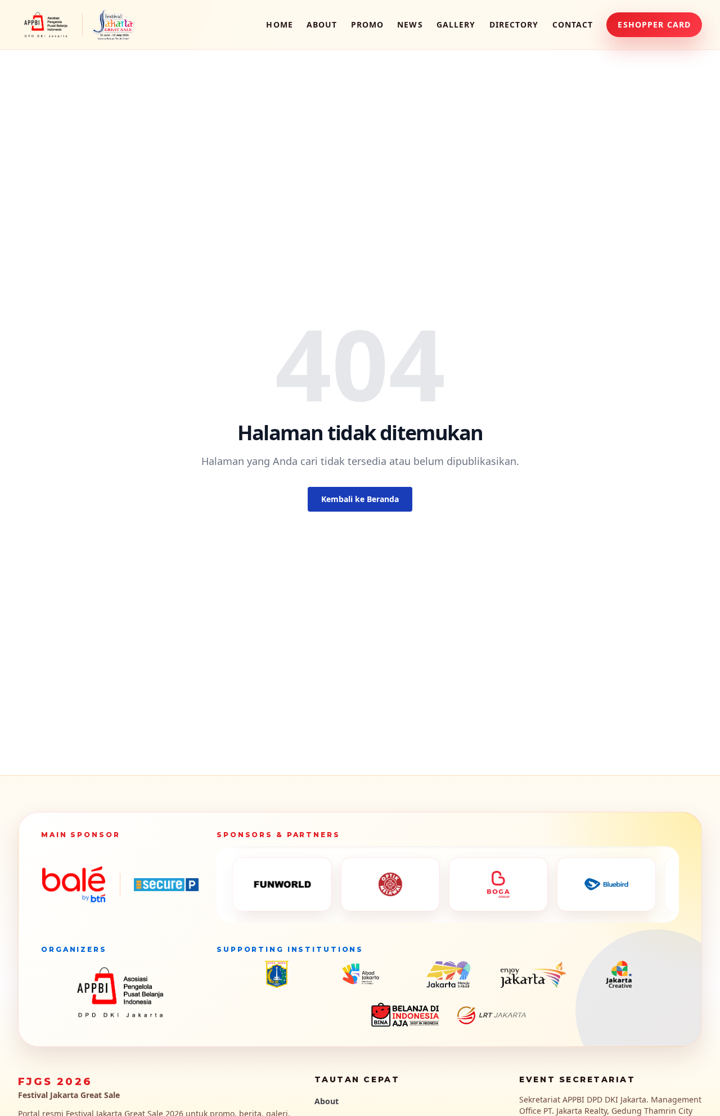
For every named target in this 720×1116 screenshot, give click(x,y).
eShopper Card (654, 24)
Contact (572, 24)
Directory (514, 24)
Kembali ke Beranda (360, 499)
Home (279, 24)
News (409, 24)
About (322, 24)
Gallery (456, 24)
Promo (367, 24)
